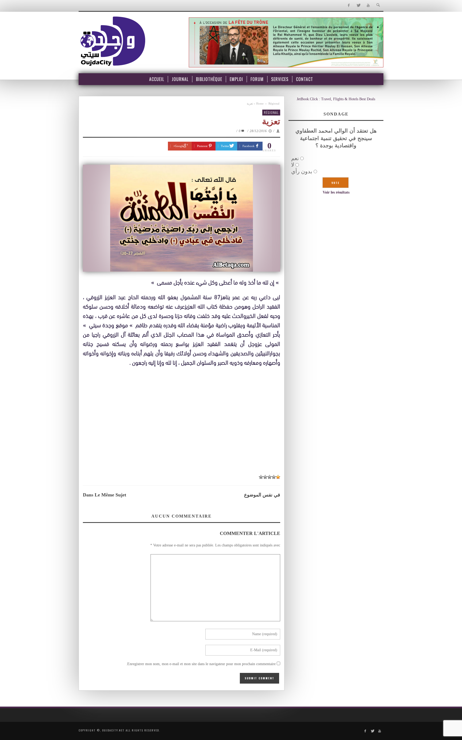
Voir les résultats (336, 192)
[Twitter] (358, 5)
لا (292, 165)
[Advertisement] (181, 431)
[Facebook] (348, 5)
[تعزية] (181, 218)
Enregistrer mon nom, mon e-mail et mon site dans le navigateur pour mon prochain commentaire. (201, 664)
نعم (295, 158)
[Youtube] (368, 5)
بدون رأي (301, 171)
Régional (273, 103)
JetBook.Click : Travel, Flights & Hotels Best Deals (336, 99)
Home (260, 103)
